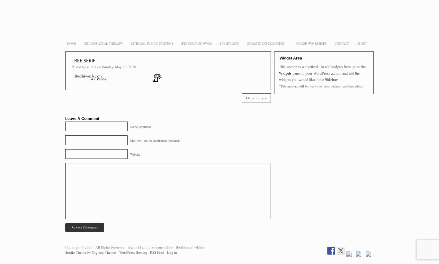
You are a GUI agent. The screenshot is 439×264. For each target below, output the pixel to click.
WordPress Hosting (133, 252)
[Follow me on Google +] (350, 255)
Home (71, 43)
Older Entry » (256, 98)
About (361, 43)
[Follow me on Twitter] (341, 251)
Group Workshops (311, 43)
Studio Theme (75, 252)
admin (91, 66)
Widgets (285, 73)
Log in (172, 252)
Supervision (229, 43)
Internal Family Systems (152, 43)
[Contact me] (370, 255)
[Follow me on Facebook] (331, 251)
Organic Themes (104, 252)
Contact (342, 43)
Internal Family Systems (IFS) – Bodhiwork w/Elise (219, 26)
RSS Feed (157, 252)
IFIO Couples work (196, 43)
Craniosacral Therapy (103, 43)
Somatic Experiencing (264, 44)
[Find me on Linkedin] (360, 255)
